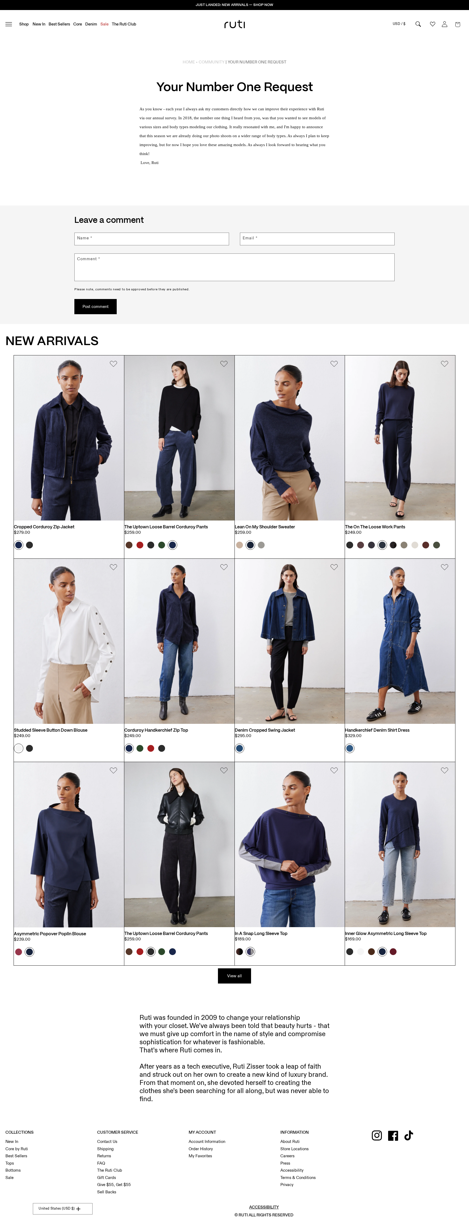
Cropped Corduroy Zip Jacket (44, 527)
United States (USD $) (57, 1208)
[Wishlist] (113, 365)
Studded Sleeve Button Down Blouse (50, 730)
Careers (287, 1155)
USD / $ (399, 23)
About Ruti (290, 1141)
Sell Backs (106, 1192)
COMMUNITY (211, 62)
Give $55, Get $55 (114, 1184)
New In (11, 1141)
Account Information (207, 1141)
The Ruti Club (109, 1170)
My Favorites (200, 1155)
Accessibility (291, 1170)
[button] (458, 24)
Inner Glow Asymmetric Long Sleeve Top (386, 934)
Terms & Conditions (298, 1177)
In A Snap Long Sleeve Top (261, 934)
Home (189, 62)
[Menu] (11, 24)
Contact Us (107, 1141)
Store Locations (294, 1148)
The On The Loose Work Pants (375, 527)
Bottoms (13, 1170)
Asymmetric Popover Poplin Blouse (50, 934)
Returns (104, 1155)
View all (234, 976)
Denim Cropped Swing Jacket (265, 730)
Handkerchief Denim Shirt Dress (377, 730)
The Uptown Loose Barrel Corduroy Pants (166, 527)
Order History (201, 1148)
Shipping (105, 1148)
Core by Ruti (16, 1148)
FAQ (101, 1163)
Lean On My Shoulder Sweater (265, 527)
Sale (9, 1177)
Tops (9, 1163)
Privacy (286, 1184)
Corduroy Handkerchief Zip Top (156, 730)
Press (285, 1163)
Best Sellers (16, 1155)
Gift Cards (106, 1177)
